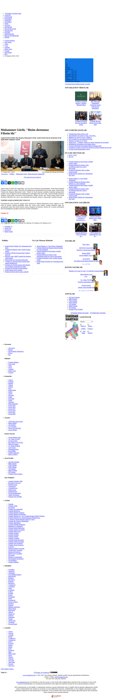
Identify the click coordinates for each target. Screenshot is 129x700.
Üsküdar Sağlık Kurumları (16, 541)
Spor (9, 388)
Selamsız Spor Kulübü (15, 496)
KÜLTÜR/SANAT (10, 29)
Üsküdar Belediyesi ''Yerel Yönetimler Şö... (81, 234)
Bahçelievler (12, 576)
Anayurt (10, 633)
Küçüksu (11, 603)
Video (6, 44)
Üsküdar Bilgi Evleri (14, 531)
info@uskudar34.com (61, 677)
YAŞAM (7, 25)
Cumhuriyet (11, 585)
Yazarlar (7, 51)
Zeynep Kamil (12, 624)
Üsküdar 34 (4, 213)
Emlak (10, 400)
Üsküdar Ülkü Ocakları (76, 309)
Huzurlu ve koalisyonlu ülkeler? (86, 250)
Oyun (6, 46)
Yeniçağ (10, 664)
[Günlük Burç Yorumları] (97, 312)
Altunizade (11, 573)
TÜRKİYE (8, 20)
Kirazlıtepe (11, 597)
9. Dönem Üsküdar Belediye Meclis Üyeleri (21, 519)
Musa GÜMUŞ (13, 454)
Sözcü (10, 655)
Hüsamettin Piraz (13, 449)
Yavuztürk (11, 622)
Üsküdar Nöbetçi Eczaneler (16, 530)
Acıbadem (11, 569)
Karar (10, 648)
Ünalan (10, 619)
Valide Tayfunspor (13, 495)
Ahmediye (11, 571)
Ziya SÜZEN (12, 426)
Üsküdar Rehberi (10, 40)
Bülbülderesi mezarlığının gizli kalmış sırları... (82, 144)
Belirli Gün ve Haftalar (15, 553)
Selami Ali (11, 614)
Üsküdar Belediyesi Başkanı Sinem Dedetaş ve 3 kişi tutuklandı (79, 182)
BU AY (71, 157)
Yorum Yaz (8, 228)
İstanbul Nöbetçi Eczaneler (16, 548)
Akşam (10, 631)
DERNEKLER (9, 34)
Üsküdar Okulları (13, 535)
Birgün (10, 636)
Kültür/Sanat (12, 390)
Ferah (10, 588)
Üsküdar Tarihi (12, 506)
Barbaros (11, 578)
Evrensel (11, 643)
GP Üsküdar (72, 304)
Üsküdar (10, 381)
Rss (9, 355)
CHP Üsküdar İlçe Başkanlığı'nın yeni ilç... (95, 234)
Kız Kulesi (11, 507)
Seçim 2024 (11, 405)
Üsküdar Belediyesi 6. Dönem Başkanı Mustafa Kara (24, 518)
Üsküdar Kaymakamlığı (15, 509)
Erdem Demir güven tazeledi (13, 270)
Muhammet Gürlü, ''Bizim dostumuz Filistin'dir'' (30, 174)
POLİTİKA (8, 22)
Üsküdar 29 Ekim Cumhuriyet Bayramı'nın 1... (81, 218)
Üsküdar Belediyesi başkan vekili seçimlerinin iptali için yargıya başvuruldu (49, 255)
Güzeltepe (11, 590)
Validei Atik (11, 620)
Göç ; (86, 276)
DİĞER (7, 37)
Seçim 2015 (11, 409)
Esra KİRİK (12, 451)
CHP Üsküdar (73, 301)
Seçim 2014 (11, 410)
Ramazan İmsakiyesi (14, 552)
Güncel (10, 380)
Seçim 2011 (11, 412)
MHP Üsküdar (73, 306)
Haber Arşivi (8, 49)
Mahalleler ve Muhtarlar (15, 526)
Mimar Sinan (12, 609)
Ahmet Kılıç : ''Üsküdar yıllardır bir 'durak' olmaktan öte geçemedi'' (89, 142)
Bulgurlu (11, 581)
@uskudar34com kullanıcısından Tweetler (77, 84)
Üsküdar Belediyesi (14, 511)
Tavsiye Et (8, 230)
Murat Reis (11, 610)
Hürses (10, 645)
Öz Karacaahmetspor (14, 493)
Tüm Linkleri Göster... (7, 669)
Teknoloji (11, 402)
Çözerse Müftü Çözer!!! (86, 255)
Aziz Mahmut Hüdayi (14, 574)
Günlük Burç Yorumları (15, 550)
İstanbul (10, 383)
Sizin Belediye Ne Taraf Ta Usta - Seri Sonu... (82, 135)
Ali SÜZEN (12, 425)
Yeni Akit (11, 660)
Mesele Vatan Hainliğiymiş (86, 287)
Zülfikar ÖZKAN (13, 453)
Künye (10, 353)
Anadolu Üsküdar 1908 (15, 481)
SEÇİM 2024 (9, 30)
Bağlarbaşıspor (12, 485)
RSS (6, 54)
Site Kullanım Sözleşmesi (16, 351)
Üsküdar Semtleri (13, 533)
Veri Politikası (12, 560)
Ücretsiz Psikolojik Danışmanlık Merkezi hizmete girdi (85, 146)
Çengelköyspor (12, 488)
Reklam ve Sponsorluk (15, 557)
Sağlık (10, 397)
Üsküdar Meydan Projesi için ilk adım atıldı (95, 122)
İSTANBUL (8, 18)
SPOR (6, 24)
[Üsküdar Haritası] (72, 339)
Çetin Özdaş (12, 447)
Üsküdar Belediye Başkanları (17, 514)
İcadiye (10, 591)
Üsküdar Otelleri (13, 536)
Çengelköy (11, 586)
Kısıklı (10, 595)
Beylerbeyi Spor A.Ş (14, 483)
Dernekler (11, 398)
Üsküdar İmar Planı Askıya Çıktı (78, 134)
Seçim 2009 (11, 414)
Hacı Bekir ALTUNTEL (15, 442)
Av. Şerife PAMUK (14, 446)
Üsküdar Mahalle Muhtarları (16, 524)
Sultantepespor (12, 491)
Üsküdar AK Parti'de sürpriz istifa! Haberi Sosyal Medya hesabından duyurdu (17, 265)
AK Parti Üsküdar (74, 297)
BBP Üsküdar (73, 299)
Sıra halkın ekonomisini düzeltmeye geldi (86, 261)
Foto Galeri (8, 42)
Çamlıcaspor (12, 486)
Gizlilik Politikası (13, 562)
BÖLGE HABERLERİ (12, 35)
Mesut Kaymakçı (13, 444)
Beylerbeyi (11, 580)
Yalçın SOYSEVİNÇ (14, 428)
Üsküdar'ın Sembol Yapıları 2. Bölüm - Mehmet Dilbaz (81, 103)
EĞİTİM (7, 32)
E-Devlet (11, 547)
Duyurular (11, 555)
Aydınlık (11, 635)
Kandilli (10, 593)
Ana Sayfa (4, 174)
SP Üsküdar (72, 307)
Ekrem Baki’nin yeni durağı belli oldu (16, 260)
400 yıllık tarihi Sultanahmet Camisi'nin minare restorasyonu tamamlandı (95, 105)
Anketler (7, 47)
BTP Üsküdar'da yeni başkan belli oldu (80, 139)
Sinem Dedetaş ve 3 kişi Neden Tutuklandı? (50, 246)
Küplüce (10, 605)
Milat (9, 652)
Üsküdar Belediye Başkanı (16, 512)
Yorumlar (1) (8, 226)
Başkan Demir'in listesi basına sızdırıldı (16, 272)
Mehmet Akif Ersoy (14, 607)
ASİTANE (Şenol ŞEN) (15, 421)
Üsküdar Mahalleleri (14, 523)
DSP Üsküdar (73, 302)
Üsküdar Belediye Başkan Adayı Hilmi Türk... (95, 218)
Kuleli (10, 598)
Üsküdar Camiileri (13, 538)
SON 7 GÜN (73, 155)
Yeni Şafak (11, 662)
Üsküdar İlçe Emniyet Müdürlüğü (18, 521)
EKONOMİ (8, 27)
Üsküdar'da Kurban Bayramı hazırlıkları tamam (81, 122)
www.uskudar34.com (29, 675)
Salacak (10, 612)
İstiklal (10, 647)
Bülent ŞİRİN (12, 423)
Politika (12, 174)
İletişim (10, 350)
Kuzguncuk (11, 600)
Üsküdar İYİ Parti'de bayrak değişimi (16, 268)
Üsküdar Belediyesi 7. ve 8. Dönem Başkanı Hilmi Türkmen (26, 516)
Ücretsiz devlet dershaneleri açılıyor (79, 149)
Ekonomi (11, 395)
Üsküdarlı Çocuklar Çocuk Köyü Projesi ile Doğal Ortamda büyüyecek (90, 147)
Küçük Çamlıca (13, 602)
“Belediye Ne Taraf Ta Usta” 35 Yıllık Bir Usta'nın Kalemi (86, 271)
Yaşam (10, 393)
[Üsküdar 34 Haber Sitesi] (13, 13)
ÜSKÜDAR (8, 17)
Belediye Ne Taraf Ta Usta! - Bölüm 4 (80, 137)
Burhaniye (11, 583)
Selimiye (11, 615)
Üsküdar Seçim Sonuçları (16, 545)
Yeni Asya (11, 665)
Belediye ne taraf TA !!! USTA (78, 141)
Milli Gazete (12, 654)
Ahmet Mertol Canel (14, 437)
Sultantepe (11, 617)
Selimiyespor (12, 490)
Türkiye (10, 385)
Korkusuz (11, 650)
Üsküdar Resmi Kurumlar (16, 540)
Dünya (10, 642)
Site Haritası (8, 52)
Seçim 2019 (11, 407)
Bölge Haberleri (13, 404)
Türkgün (11, 659)
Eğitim (10, 392)
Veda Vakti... (86, 244)
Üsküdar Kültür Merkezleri (16, 528)
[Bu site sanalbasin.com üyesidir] (56, 697)
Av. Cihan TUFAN (14, 439)
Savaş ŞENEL (12, 430)
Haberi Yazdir (9, 231)
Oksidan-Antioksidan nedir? (86, 282)
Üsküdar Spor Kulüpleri (15, 543)
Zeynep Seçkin (12, 441)
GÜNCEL (8, 15)
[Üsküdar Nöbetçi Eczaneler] (80, 312)
